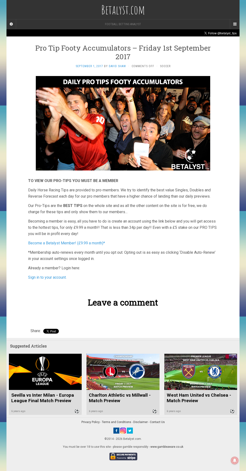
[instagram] (123, 430)
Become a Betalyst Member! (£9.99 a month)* (66, 243)
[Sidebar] (11, 24)
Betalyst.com (123, 10)
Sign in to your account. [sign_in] (47, 277)
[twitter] (130, 430)
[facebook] (116, 430)
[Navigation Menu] (235, 24)
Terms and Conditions (116, 422)
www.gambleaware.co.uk (166, 446)
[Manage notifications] (235, 460)
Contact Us (157, 422)
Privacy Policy (90, 422)
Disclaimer (140, 422)
